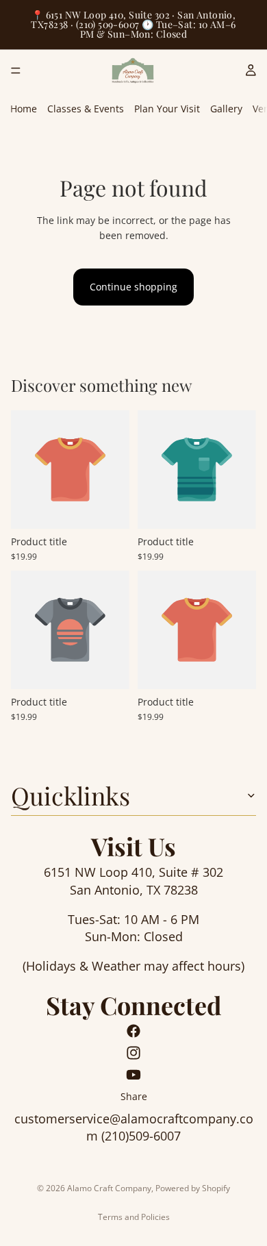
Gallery (226, 108)
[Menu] (15, 70)
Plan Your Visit (167, 108)
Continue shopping (133, 286)
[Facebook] (133, 1031)
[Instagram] (133, 1053)
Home (23, 108)
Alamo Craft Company (109, 1188)
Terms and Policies (134, 1217)
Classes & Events (85, 108)
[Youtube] (133, 1075)
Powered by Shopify (192, 1188)
